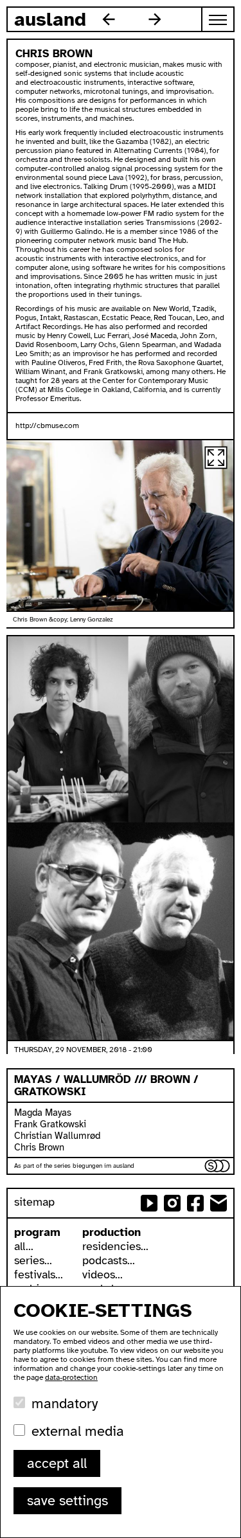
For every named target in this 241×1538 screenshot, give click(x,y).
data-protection (71, 1377)
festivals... (38, 1274)
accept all (57, 1463)
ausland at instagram (172, 1203)
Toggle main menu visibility (218, 19)
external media (77, 1431)
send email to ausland (218, 1203)
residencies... (115, 1246)
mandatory (64, 1403)
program (37, 1232)
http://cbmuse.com (47, 425)
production (111, 1232)
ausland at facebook (195, 1203)
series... (33, 1260)
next (154, 19)
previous (108, 19)
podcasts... (108, 1260)
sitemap (34, 1202)
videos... (102, 1274)
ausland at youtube (149, 1203)
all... (23, 1246)
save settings (67, 1500)
